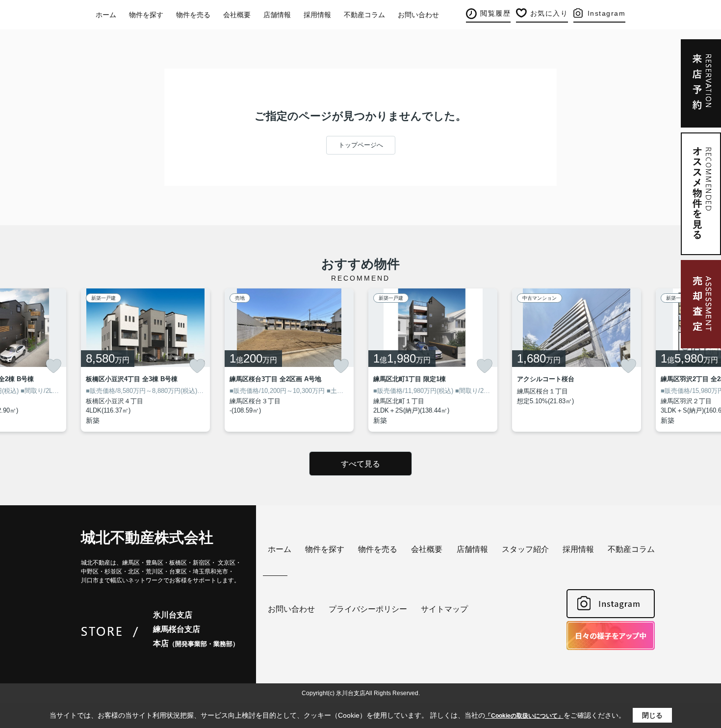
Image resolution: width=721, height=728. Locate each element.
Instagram (607, 13)
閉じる (652, 715)
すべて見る (360, 464)
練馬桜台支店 (176, 629)
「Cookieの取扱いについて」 (524, 715)
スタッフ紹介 (525, 549)
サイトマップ (444, 609)
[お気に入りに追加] (53, 366)
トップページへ (360, 145)
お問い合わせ (418, 15)
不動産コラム (364, 15)
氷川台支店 (172, 615)
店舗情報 (277, 15)
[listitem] (145, 360)
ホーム (106, 15)
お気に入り (549, 13)
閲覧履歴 (495, 13)
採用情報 (317, 15)
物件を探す (146, 15)
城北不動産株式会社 (147, 537)
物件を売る (193, 15)
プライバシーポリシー (368, 609)
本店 (196, 643)
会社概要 (237, 15)
